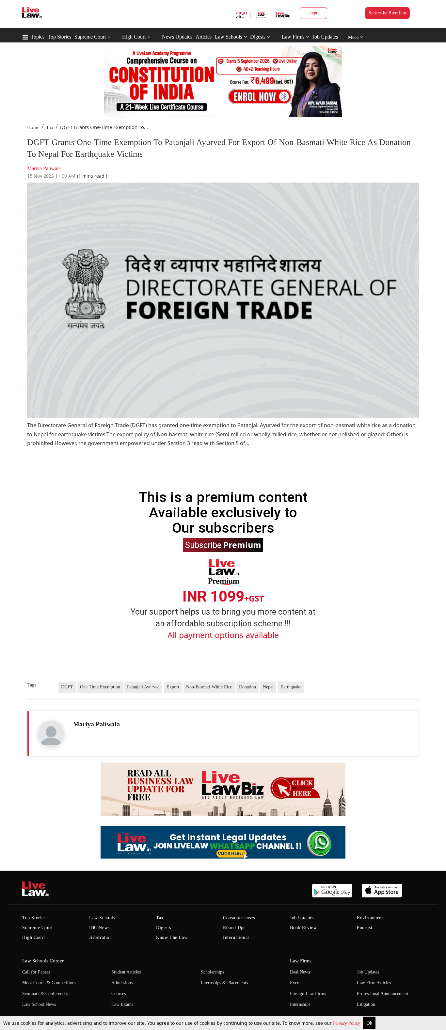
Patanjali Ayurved (143, 686)
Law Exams (122, 1004)
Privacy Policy (347, 1023)
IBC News (99, 927)
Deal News (300, 972)
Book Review (303, 927)
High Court (134, 37)
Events (296, 982)
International (236, 937)
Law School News (39, 1004)
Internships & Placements (224, 982)
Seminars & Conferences (45, 993)
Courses (118, 993)
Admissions (122, 982)
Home (33, 127)
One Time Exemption (100, 686)
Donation (247, 686)
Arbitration (100, 937)
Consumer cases (239, 917)
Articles (204, 37)
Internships (300, 1004)
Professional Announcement (382, 993)
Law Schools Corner (43, 960)
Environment (370, 917)
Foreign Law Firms (308, 993)
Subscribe (223, 544)
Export (173, 686)
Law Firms (293, 37)
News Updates (177, 37)
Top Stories (59, 37)
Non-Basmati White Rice (209, 686)
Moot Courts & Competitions (49, 982)
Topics (37, 37)
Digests (257, 37)
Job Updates (325, 37)
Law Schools (228, 37)
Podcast (364, 927)
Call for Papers (36, 972)
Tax (50, 127)
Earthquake (290, 686)
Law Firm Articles (374, 982)
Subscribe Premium (387, 12)
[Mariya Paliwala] (51, 734)
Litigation (366, 1004)
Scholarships (212, 972)
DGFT (67, 686)
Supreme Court (90, 37)
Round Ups (234, 927)
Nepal (268, 686)
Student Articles (126, 972)
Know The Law (171, 937)
